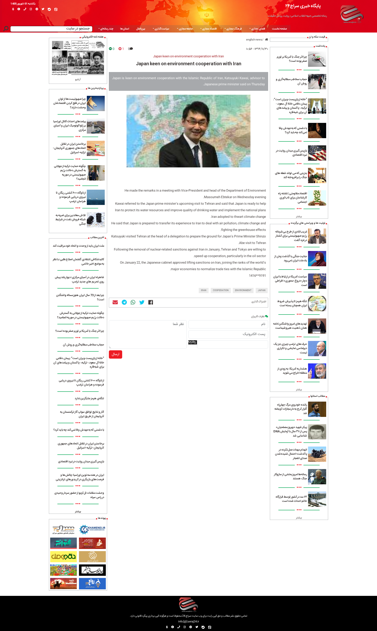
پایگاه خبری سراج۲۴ (303, 6)
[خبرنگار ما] (13, 9)
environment (243, 290)
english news (254, 40)
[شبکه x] (43, 9)
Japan (262, 290)
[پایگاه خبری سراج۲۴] (352, 13)
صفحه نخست (279, 29)
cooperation (221, 290)
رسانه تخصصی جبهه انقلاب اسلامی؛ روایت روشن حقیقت (297, 16)
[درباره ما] (19, 9)
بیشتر (299, 216)
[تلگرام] (37, 9)
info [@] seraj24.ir (188, 621)
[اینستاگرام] (31, 9)
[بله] (49, 9)
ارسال (115, 354)
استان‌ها (124, 29)
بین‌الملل (140, 29)
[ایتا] (56, 9)
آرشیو (78, 79)
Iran (203, 290)
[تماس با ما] (25, 9)
